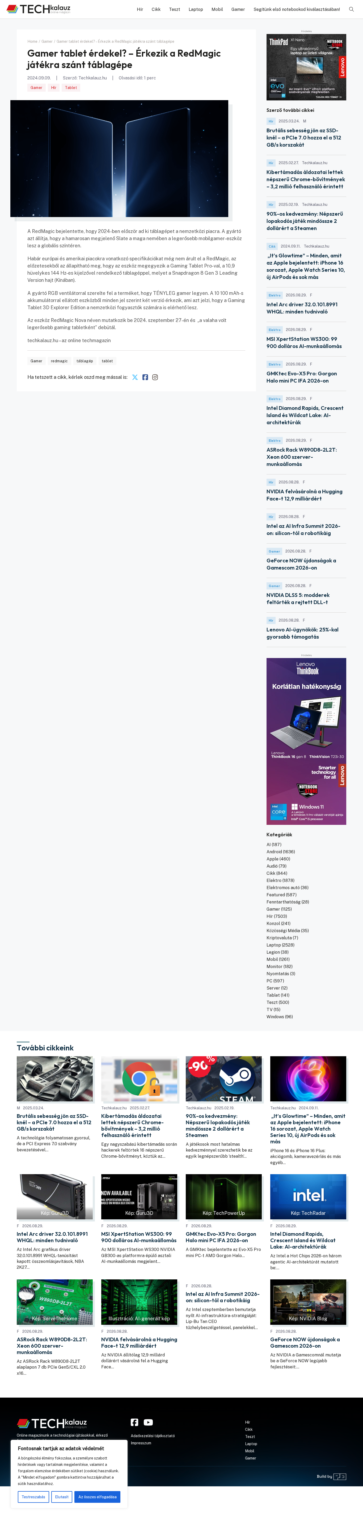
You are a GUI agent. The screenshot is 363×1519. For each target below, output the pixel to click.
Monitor (274, 966)
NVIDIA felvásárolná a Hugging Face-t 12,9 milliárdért (139, 1342)
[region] (69, 1474)
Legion (273, 952)
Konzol (273, 923)
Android (274, 851)
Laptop (196, 9)
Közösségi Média (283, 930)
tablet (107, 361)
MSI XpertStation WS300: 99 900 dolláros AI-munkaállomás (138, 1237)
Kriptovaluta (279, 937)
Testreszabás (33, 1497)
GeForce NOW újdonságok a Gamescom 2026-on (305, 1342)
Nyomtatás (278, 973)
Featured (276, 894)
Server (273, 988)
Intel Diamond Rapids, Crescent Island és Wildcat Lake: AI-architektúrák (305, 415)
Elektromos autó (283, 887)
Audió (272, 866)
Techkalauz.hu (92, 77)
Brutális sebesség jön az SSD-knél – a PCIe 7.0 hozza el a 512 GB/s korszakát (304, 137)
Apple (272, 859)
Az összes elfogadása (97, 1497)
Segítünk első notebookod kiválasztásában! (297, 9)
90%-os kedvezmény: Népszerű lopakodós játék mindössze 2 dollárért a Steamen (305, 220)
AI (269, 844)
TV (270, 1009)
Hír (140, 9)
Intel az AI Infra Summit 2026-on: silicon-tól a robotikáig (223, 1297)
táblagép (85, 361)
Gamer (238, 9)
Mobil (217, 9)
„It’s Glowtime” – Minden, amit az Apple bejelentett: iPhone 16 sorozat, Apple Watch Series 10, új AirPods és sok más (307, 1129)
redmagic (59, 361)
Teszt (174, 9)
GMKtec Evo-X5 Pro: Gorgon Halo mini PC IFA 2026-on (221, 1237)
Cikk (156, 9)
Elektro (275, 295)
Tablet (71, 88)
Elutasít (62, 1497)
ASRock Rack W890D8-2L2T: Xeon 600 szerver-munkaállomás (302, 456)
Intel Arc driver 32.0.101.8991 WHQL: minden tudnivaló (52, 1237)
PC (269, 980)
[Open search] (352, 9)
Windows (275, 1016)
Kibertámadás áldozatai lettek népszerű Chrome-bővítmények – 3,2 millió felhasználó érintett (306, 179)
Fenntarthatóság (284, 902)
